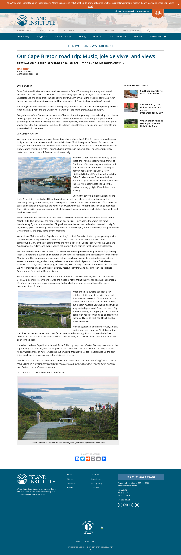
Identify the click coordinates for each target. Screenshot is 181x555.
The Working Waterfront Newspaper (132, 11)
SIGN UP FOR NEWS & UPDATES (141, 477)
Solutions (71, 483)
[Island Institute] (90, 20)
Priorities (24, 30)
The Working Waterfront (90, 46)
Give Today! (158, 12)
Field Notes (155, 36)
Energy (82, 36)
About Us (89, 30)
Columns (137, 36)
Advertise (95, 488)
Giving (109, 30)
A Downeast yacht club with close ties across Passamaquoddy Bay (151, 108)
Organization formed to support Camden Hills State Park (151, 123)
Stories (69, 30)
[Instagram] (131, 506)
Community (23, 36)
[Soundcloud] (125, 506)
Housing (97, 36)
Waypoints (42, 36)
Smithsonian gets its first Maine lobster (151, 92)
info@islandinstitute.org (127, 485)
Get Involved (132, 30)
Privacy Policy (96, 483)
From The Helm (117, 36)
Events (70, 488)
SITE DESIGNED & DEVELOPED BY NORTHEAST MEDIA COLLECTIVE (90, 547)
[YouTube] (137, 506)
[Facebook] (120, 506)
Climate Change (63, 36)
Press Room (96, 479)
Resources (47, 30)
